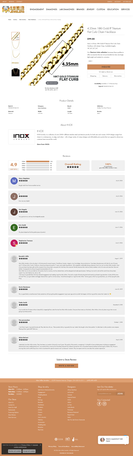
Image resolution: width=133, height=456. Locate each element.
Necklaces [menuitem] (41, 405)
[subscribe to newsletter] (120, 393)
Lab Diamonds (66, 9)
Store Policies (12, 415)
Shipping (93, 76)
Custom (101, 9)
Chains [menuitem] (40, 415)
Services (125, 9)
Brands (80, 9)
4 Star (23, 163)
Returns (105, 76)
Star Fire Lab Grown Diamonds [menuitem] (76, 420)
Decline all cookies (15, 451)
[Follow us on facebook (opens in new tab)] (99, 404)
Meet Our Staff (12, 407)
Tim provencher (24, 320)
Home (9, 19)
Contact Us (11, 405)
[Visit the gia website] (59, 439)
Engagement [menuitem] (41, 392)
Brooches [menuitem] (40, 427)
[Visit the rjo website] (67, 439)
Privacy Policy (52, 446)
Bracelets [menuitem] (40, 402)
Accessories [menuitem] (41, 422)
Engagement (37, 9)
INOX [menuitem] (69, 400)
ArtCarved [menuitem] (70, 392)
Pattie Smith (23, 303)
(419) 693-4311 (51, 90)
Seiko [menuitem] (69, 417)
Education (113, 9)
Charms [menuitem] (40, 412)
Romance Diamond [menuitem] (73, 412)
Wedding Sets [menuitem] (42, 425)
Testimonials (11, 410)
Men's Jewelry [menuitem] (42, 417)
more (90, 61)
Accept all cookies (29, 451)
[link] (4, 1)
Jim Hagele (23, 209)
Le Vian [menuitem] (70, 405)
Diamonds (51, 9)
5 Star (23, 161)
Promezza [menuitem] (70, 410)
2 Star (23, 168)
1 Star (23, 170)
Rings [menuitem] (39, 397)
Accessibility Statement (77, 446)
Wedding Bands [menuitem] (42, 395)
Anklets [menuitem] (40, 410)
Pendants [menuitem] (40, 407)
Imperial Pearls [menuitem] (72, 397)
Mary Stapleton (24, 178)
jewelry (15, 19)
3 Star (23, 165)
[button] (109, 1)
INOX (69, 108)
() (51, 161)
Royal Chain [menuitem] (71, 415)
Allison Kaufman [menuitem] (72, 390)
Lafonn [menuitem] (69, 402)
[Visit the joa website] (75, 439)
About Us (11, 402)
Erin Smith (22, 225)
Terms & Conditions (63, 446)
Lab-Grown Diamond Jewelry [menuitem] (46, 390)
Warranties (118, 76)
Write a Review (66, 366)
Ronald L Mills (24, 256)
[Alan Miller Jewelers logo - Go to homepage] (14, 9)
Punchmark (70, 453)
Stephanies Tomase (26, 241)
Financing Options (13, 412)
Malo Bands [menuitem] (71, 407)
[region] (52, 54)
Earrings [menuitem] (40, 400)
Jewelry (90, 9)
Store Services (12, 417)
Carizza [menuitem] (70, 395)
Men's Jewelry (22, 19)
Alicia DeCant (23, 338)
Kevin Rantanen (24, 287)
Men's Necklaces (32, 19)
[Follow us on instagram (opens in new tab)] (104, 404)
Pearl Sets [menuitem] (40, 430)
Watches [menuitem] (40, 420)
